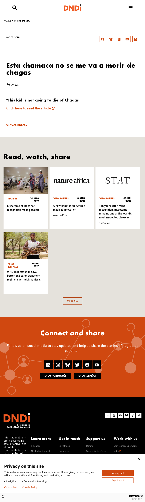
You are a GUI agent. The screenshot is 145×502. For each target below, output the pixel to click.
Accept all (118, 473)
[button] (103, 39)
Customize (10, 487)
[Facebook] (87, 364)
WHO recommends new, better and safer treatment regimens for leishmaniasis (24, 276)
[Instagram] (58, 364)
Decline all (118, 480)
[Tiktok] (132, 415)
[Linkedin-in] (108, 415)
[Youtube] (96, 364)
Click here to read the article (28, 108)
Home (7, 20)
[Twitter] (77, 364)
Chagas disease (16, 125)
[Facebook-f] (138, 415)
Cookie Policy (30, 487)
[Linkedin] (48, 364)
